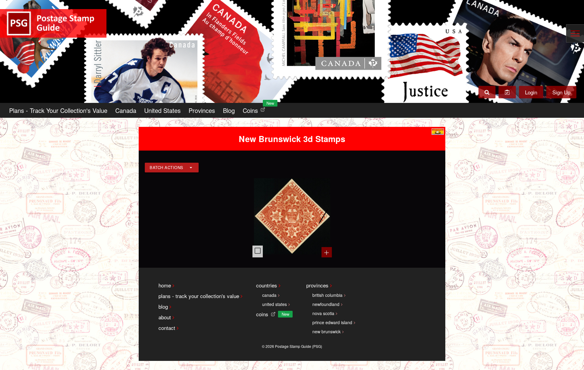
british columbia (327, 295)
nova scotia (323, 313)
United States (162, 110)
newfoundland (325, 304)
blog (163, 306)
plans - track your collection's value (198, 296)
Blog (229, 110)
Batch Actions (166, 167)
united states (274, 304)
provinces (317, 285)
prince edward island (332, 322)
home (164, 285)
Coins (255, 109)
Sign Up (561, 92)
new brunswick (326, 331)
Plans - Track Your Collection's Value (58, 110)
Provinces (202, 110)
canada (269, 295)
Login (531, 92)
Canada (125, 110)
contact (166, 327)
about (164, 317)
